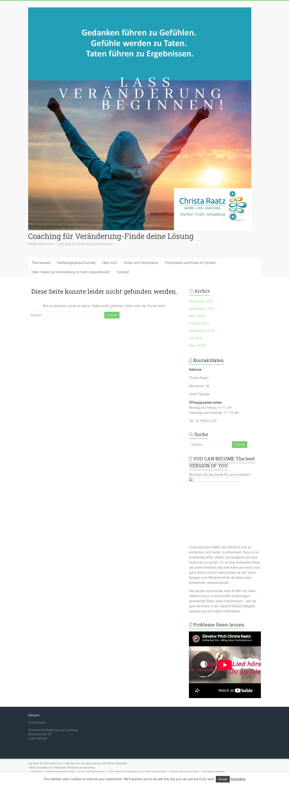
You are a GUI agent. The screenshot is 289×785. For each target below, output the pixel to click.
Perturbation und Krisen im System (190, 263)
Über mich (109, 263)
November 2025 (201, 301)
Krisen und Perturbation (141, 263)
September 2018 (201, 331)
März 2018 (197, 346)
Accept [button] (222, 779)
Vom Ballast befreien (213, 771)
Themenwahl (41, 263)
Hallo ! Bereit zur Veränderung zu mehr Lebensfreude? (71, 272)
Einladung (37, 771)
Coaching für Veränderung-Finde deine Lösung (111, 236)
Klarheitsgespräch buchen (76, 263)
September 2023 (201, 309)
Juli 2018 (195, 338)
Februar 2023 (199, 323)
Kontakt (123, 272)
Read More (238, 779)
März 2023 (197, 316)
